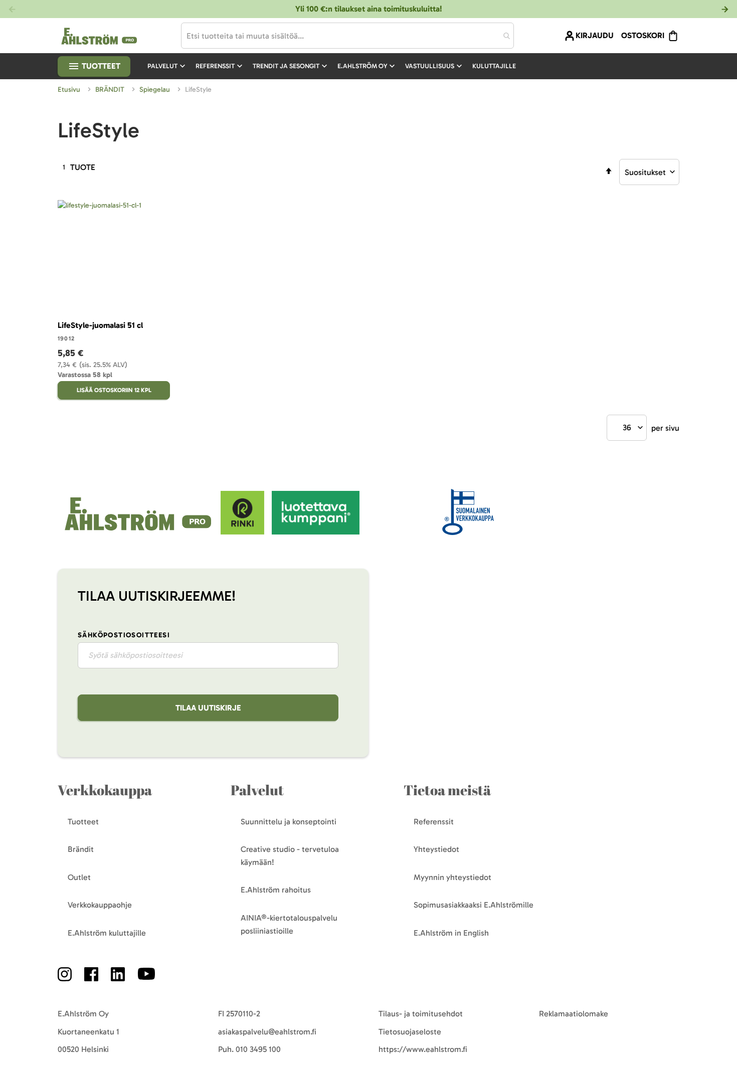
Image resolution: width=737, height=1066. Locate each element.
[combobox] (347, 36)
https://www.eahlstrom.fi (423, 1049)
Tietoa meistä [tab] (447, 790)
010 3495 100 (258, 1049)
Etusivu (70, 89)
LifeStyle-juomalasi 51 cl (100, 325)
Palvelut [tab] (257, 790)
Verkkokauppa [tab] (105, 790)
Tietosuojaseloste (410, 1031)
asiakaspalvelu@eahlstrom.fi (267, 1031)
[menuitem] (167, 66)
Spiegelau (155, 89)
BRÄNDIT (110, 89)
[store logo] (139, 532)
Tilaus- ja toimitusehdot (421, 1013)
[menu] (335, 66)
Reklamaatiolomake (573, 1013)
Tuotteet (100, 66)
